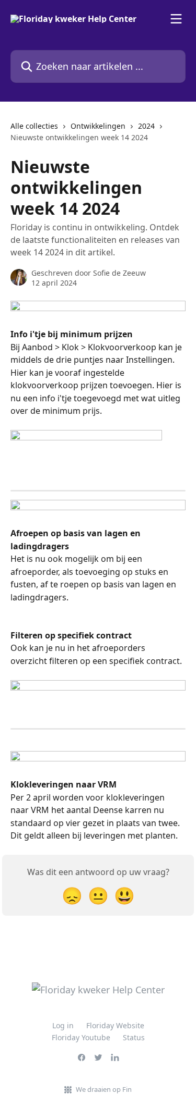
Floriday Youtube (81, 1037)
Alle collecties (34, 126)
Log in (63, 1025)
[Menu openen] (176, 19)
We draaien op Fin (104, 1089)
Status (134, 1037)
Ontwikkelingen (98, 126)
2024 (146, 126)
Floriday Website (115, 1025)
